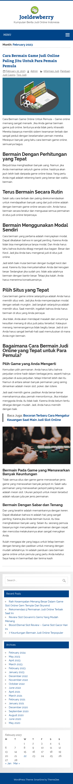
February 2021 (17, 699)
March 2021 (15, 695)
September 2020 (19, 711)
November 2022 (18, 679)
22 (25, 756)
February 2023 (17, 668)
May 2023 (14, 656)
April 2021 (14, 691)
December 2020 (18, 707)
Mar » (16, 763)
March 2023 (15, 664)
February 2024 (17, 652)
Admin (34, 71)
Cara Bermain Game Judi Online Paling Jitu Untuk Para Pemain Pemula (31, 60)
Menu (7, 34)
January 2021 (16, 703)
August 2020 (16, 715)
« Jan (8, 763)
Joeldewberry (36, 16)
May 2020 (14, 723)
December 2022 (18, 676)
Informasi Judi (51, 71)
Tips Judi (21, 75)
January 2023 (16, 672)
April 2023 (14, 660)
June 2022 (15, 687)
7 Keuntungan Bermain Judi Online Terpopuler (36, 632)
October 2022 (17, 683)
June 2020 (15, 719)
